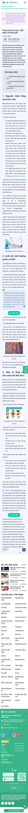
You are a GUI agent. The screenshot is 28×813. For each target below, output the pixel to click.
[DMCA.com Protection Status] (5, 741)
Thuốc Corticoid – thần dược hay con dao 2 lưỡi (18, 574)
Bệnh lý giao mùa (6, 682)
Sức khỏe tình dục (20, 603)
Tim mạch (18, 627)
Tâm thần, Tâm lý (20, 650)
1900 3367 (15, 313)
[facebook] (24, 549)
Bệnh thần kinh (19, 659)
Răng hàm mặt (19, 621)
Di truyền (4, 673)
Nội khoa (11, 6)
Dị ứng (17, 673)
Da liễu (3, 656)
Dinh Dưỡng (4, 706)
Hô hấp (17, 700)
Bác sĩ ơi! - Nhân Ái (7, 676)
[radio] (3, 552)
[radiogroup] (10, 552)
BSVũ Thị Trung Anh (13, 39)
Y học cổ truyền (20, 688)
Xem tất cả (24, 564)
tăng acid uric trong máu (18, 176)
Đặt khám (14, 788)
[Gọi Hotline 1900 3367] (25, 806)
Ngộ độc (17, 669)
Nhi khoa (18, 634)
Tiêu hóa (4, 607)
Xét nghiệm (18, 611)
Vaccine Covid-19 (20, 617)
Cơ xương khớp (5, 603)
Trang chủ (4, 6)
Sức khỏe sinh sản (20, 644)
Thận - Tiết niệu (6, 665)
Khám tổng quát (6, 669)
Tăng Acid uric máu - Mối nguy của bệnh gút (17, 587)
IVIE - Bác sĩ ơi (6, 490)
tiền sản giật (11, 227)
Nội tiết (17, 656)
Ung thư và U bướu (21, 607)
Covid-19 (4, 627)
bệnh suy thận (6, 187)
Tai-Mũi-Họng (19, 630)
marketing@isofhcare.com (11, 727)
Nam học (4, 630)
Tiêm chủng (19, 665)
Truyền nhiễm (5, 638)
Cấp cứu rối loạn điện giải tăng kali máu (17, 581)
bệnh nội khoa (9, 365)
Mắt (2, 634)
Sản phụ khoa (19, 598)
